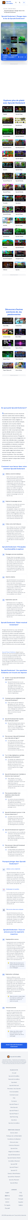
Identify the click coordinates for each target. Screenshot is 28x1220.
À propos (14, 1101)
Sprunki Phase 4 (14, 1104)
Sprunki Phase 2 (14, 1110)
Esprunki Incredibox (14, 1079)
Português (7, 1205)
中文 (20, 1192)
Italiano (21, 1205)
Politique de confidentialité (14, 1136)
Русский (7, 1208)
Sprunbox (14, 1120)
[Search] (15, 2)
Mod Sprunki (14, 1107)
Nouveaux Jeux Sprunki (14, 1088)
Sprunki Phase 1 (14, 1167)
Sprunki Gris (14, 1148)
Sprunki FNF (14, 1164)
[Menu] (24, 2)
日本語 (21, 1196)
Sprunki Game (12, 8)
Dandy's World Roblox (14, 1173)
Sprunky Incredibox (14, 1123)
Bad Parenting (14, 1117)
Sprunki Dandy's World (14, 1158)
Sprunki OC (14, 1170)
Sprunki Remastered (14, 1155)
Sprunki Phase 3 (14, 1113)
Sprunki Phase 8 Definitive (8, 652)
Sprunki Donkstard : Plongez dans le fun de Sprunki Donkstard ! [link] (14, 11)
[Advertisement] (14, 79)
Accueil (5, 8)
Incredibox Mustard (14, 1161)
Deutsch (7, 1199)
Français (20, 1199)
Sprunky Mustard (14, 1180)
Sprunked (14, 1082)
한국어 (7, 1202)
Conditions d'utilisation (14, 1139)
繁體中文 (7, 1196)
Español (20, 1202)
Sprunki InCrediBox (14, 1076)
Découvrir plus (14, 1142)
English (7, 1192)
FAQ (14, 1098)
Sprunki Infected (14, 1085)
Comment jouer (14, 1095)
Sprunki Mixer (14, 1183)
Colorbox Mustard (14, 1145)
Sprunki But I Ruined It (14, 1176)
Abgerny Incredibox (14, 1151)
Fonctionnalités (14, 1092)
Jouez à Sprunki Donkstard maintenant (14, 1045)
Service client (14, 1133)
